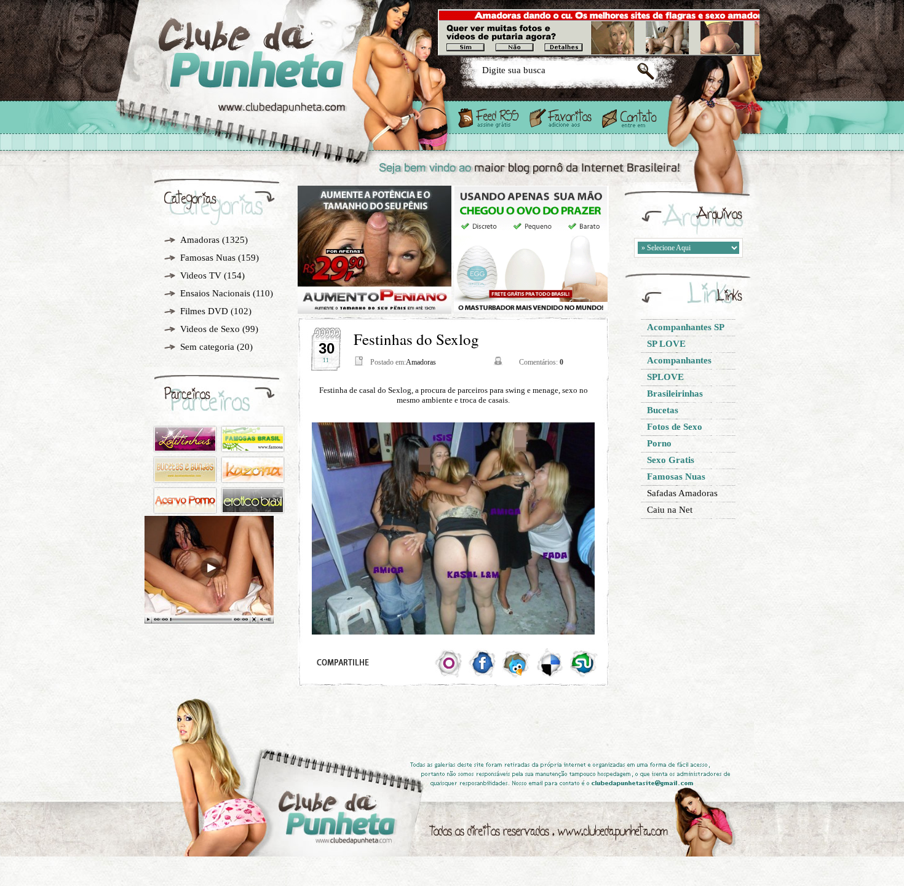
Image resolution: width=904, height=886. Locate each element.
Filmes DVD (204, 311)
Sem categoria (207, 347)
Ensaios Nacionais (215, 293)
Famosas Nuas (208, 258)
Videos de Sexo (210, 329)
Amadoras (200, 240)
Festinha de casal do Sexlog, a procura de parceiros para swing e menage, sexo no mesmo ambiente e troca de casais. (453, 395)
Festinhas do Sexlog (416, 339)
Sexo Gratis (291, 75)
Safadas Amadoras (682, 493)
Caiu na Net (669, 510)
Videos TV (200, 275)
